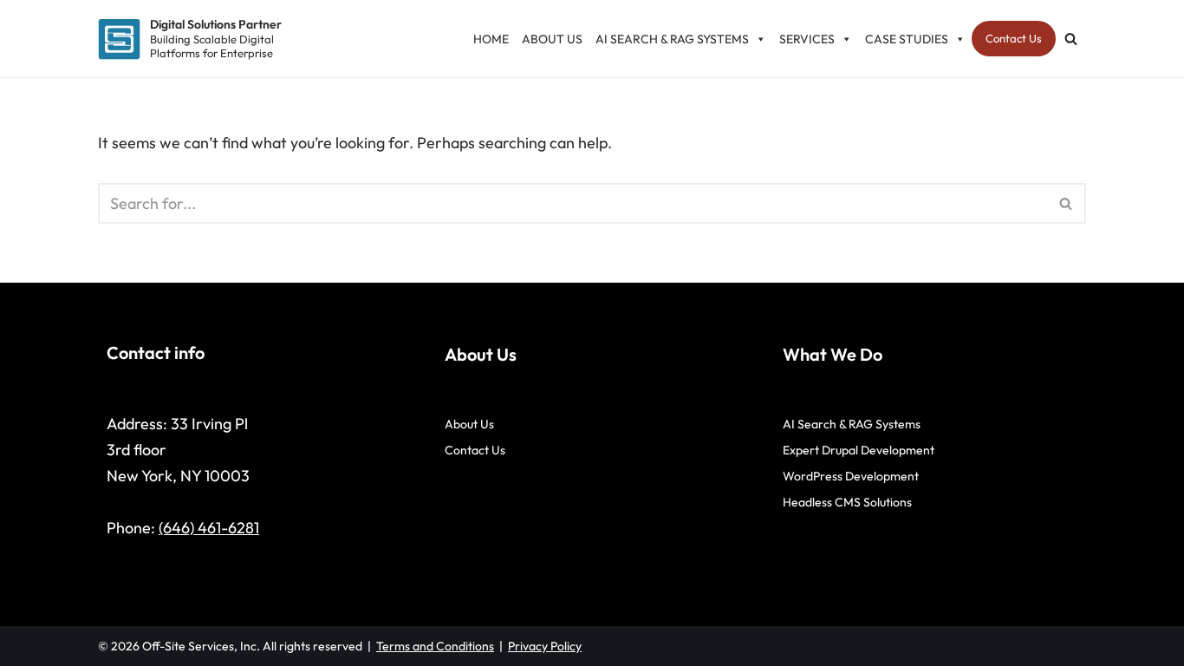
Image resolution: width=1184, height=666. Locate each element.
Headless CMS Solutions (847, 502)
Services (807, 39)
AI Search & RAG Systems (672, 39)
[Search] (1070, 38)
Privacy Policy (545, 646)
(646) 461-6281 (209, 528)
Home (491, 39)
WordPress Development (851, 476)
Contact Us (1014, 38)
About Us (552, 39)
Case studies (906, 39)
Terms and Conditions (435, 646)
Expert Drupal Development (858, 450)
